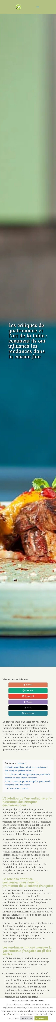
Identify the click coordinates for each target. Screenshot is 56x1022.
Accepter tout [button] (41, 1018)
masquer (22, 763)
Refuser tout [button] (27, 1018)
